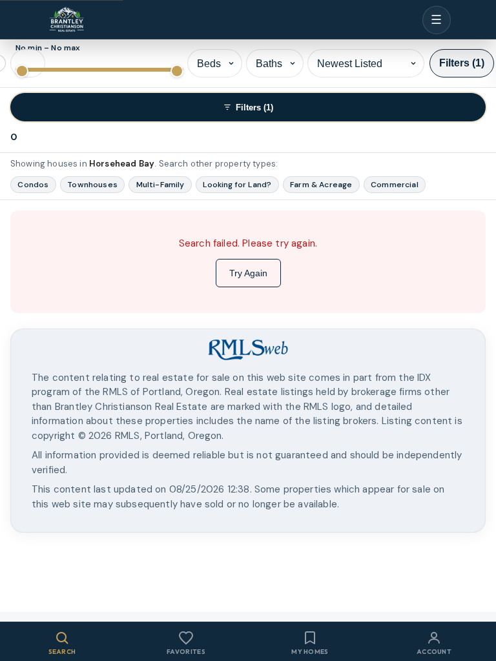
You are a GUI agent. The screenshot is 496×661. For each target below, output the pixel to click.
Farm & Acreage (321, 184)
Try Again (248, 273)
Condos (32, 184)
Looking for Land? (237, 184)
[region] (248, 406)
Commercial (394, 184)
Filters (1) (461, 62)
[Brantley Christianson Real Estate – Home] (66, 20)
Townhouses (92, 184)
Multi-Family (160, 184)
